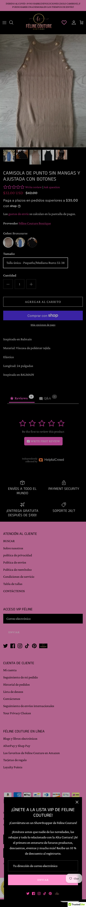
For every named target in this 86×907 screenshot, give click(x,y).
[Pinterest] (50, 893)
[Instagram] (39, 893)
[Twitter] (27, 893)
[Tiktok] (44, 893)
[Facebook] (33, 893)
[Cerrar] (77, 802)
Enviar (43, 879)
